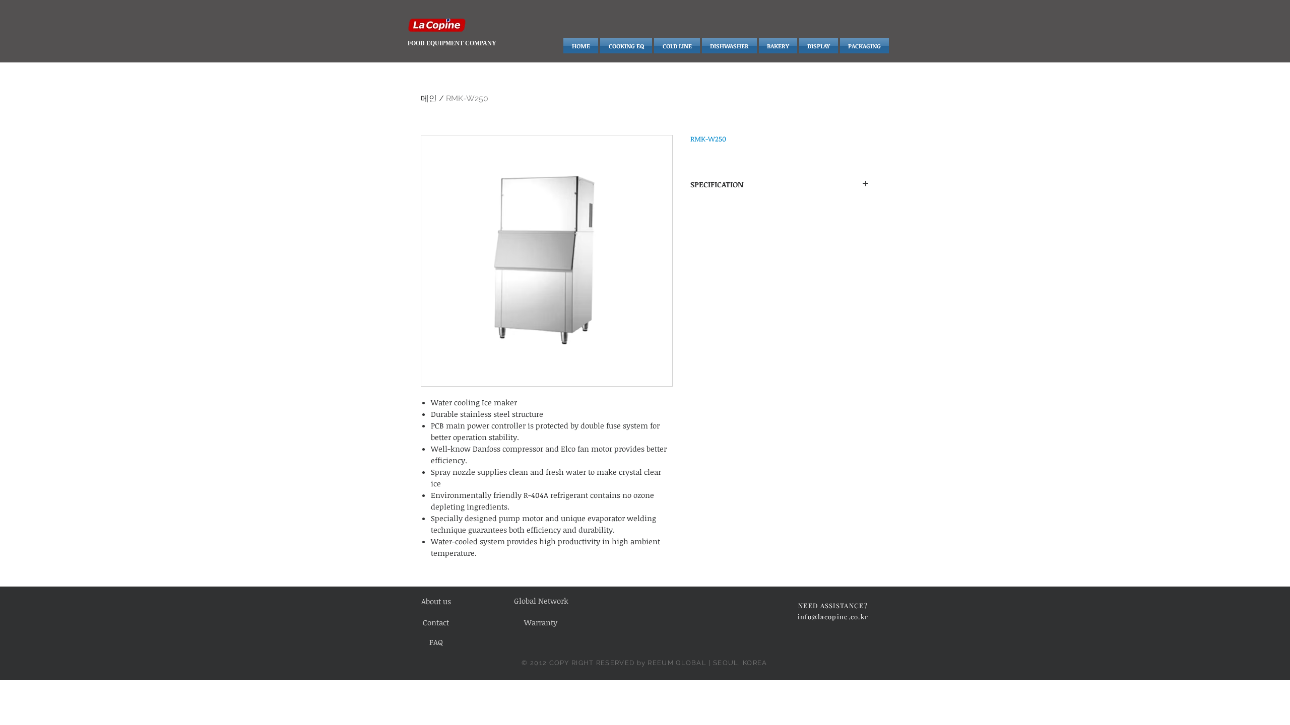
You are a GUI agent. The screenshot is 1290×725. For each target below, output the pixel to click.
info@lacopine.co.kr (833, 616)
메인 (429, 98)
